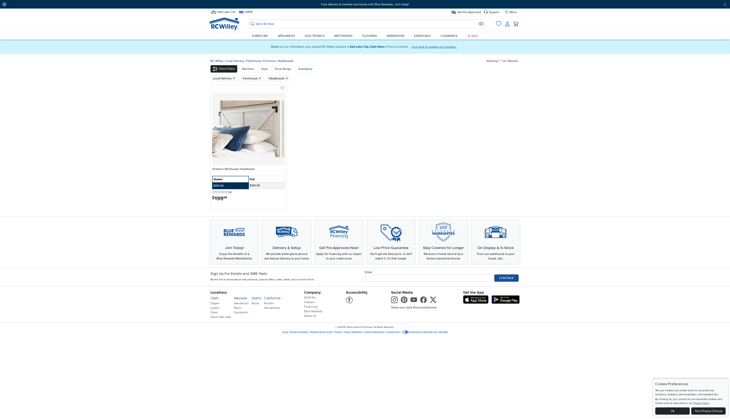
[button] (64, 4)
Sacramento (272, 308)
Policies (338, 331)
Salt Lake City (226, 11)
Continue (506, 278)
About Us (310, 316)
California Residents (374, 331)
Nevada (240, 298)
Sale (474, 36)
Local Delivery (235, 61)
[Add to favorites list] (282, 88)
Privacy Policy (701, 403)
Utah (214, 298)
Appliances (286, 36)
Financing (310, 307)
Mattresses (343, 36)
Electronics (315, 36)
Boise (255, 303)
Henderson (241, 303)
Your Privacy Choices (708, 411)
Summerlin (241, 312)
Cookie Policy (393, 331)
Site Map (443, 331)
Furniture (260, 36)
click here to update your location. (434, 47)
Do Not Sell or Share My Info (423, 331)
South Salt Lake (220, 317)
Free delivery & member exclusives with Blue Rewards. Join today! (365, 4)
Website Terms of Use (321, 331)
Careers (309, 302)
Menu (513, 12)
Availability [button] (305, 69)
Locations (218, 292)
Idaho (256, 298)
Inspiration (395, 36)
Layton (214, 308)
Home (285, 331)
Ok (672, 411)
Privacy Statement (353, 331)
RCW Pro (310, 298)
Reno (237, 308)
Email (368, 272)
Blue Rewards (313, 311)
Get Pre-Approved (469, 12)
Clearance (449, 36)
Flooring (369, 36)
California (272, 298)
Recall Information (299, 331)
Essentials (422, 36)
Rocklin (269, 303)
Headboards (286, 61)
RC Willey (216, 61)
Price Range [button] (283, 69)
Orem (214, 312)
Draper (214, 303)
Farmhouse (254, 61)
